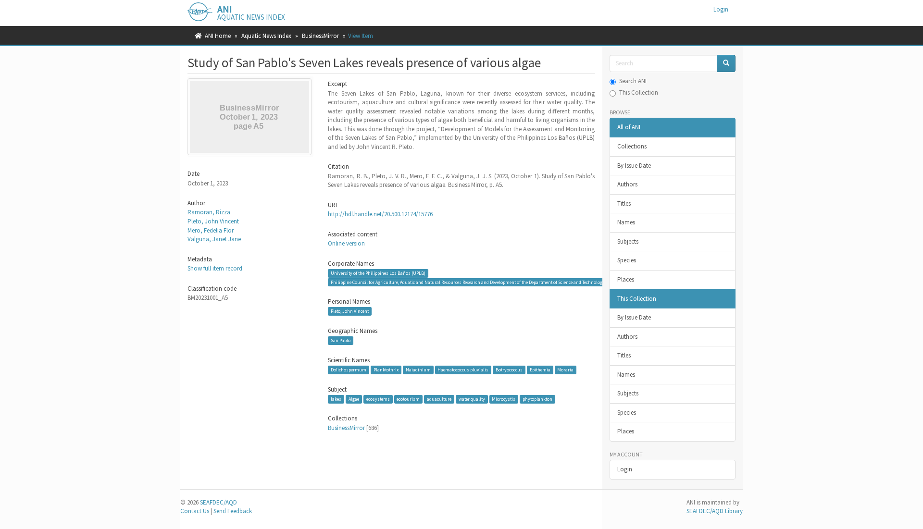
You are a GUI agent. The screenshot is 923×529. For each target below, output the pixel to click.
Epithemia (540, 370)
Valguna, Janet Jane (214, 239)
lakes (336, 399)
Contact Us (194, 511)
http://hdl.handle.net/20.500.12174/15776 (380, 214)
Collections (632, 146)
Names (626, 222)
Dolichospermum (348, 370)
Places (625, 279)
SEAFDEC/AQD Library (714, 511)
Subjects (627, 241)
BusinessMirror (320, 36)
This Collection (638, 92)
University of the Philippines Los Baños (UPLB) (378, 273)
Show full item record (214, 268)
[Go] (726, 64)
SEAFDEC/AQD (218, 502)
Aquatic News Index (266, 36)
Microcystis (503, 399)
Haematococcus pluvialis (462, 370)
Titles (624, 203)
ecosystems (378, 399)
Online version (346, 243)
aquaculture (439, 399)
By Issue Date (634, 165)
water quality (472, 399)
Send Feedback (232, 511)
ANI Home (218, 36)
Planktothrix (386, 370)
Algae (354, 399)
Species (626, 260)
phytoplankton (537, 399)
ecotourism (408, 399)
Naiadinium (418, 370)
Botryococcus (509, 370)
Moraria (565, 370)
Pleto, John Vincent (213, 221)
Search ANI (633, 81)
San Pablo (340, 340)
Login (624, 469)
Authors (627, 184)
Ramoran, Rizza (208, 212)
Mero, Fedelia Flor (210, 230)
